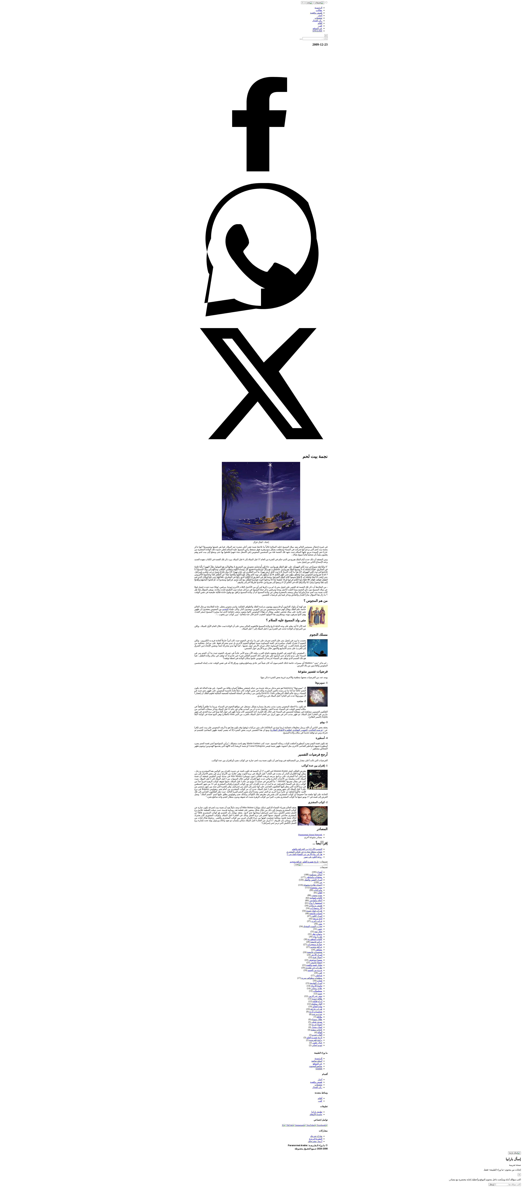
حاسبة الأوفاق (316, 1114)
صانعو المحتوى (315, 1066)
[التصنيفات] (319, 2)
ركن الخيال (317, 1087)
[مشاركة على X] (261, 449)
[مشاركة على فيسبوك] (261, 182)
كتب (320, 1101)
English (319, 1069)
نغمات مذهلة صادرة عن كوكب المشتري (304, 852)
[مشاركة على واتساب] (261, 316)
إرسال (492, 1184)
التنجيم (225, 609)
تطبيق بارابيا (316, 1112)
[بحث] (309, 2)
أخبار (320, 1079)
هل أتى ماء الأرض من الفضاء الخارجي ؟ (304, 854)
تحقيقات (318, 1085)
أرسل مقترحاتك (315, 1141)
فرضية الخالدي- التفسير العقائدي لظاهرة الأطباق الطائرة (297, 730)
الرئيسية (318, 1058)
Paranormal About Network (310, 835)
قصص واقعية (316, 1082)
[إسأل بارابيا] (514, 1152)
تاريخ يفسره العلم (310, 862)
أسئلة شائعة (316, 1061)
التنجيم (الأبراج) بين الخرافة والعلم (307, 849)
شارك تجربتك (316, 1136)
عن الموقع (317, 1063)
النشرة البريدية (315, 1139)
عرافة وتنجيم (296, 862)
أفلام (320, 1098)
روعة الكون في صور (313, 857)
